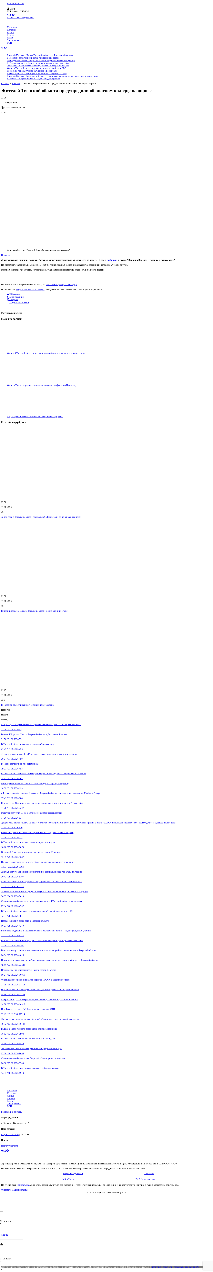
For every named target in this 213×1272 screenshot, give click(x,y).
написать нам (23, 1185)
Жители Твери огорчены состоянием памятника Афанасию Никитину (42, 385)
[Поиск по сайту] (2, 47)
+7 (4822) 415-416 (20, 17)
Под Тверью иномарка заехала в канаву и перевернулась (35, 416)
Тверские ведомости (73, 1173)
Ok (197, 1267)
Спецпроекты (14, 40)
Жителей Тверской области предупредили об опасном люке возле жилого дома (46, 353)
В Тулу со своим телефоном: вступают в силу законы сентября (38, 63)
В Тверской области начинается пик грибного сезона (33, 58)
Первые (11, 35)
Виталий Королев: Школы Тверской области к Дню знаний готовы (40, 55)
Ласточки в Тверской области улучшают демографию (33, 78)
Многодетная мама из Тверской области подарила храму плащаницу (41, 60)
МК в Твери (68, 1179)
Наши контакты (20, 1190)
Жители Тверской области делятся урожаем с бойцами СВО (36, 68)
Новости (5, 255)
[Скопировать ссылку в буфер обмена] (2, 107)
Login (4, 1234)
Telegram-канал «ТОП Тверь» (30, 289)
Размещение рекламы (11, 1112)
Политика (12, 27)
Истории (11, 30)
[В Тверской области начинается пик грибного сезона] (106, 651)
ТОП (9, 43)
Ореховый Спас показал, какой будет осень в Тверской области (38, 65)
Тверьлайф (149, 1173)
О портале (6, 1190)
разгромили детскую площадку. (61, 284)
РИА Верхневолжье (145, 1179)
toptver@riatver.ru (9, 1146)
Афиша (10, 32)
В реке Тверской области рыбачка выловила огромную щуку (37, 73)
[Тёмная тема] (5, 47)
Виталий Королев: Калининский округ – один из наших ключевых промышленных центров (53, 76)
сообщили (112, 260)
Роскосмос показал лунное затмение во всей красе (32, 71)
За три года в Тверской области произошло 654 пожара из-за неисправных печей (41, 517)
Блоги (10, 37)
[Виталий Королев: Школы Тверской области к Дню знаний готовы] (106, 557)
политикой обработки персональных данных (174, 1267)
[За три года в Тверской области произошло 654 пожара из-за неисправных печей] (106, 463)
